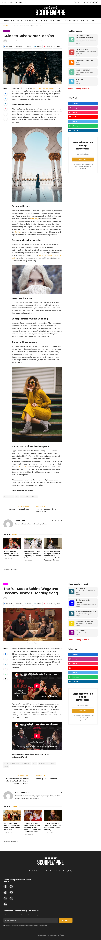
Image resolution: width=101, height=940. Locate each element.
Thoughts (83, 20)
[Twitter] (5, 99)
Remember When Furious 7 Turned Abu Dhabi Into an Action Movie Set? (11, 826)
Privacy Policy (87, 166)
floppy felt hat (24, 467)
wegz (6, 766)
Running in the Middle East (19, 509)
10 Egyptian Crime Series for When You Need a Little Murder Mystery (52, 826)
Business (28, 20)
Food (36, 20)
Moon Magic (34, 219)
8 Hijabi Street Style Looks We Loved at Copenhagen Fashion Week (32, 554)
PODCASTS (5, 2)
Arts (12, 20)
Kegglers (18, 232)
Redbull (52, 763)
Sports (67, 20)
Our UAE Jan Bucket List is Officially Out (46, 510)
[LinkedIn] (5, 104)
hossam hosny (25, 763)
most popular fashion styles (42, 88)
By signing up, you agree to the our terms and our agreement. (84, 166)
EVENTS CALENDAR (16, 2)
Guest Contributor (15, 598)
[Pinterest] (5, 109)
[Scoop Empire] (50, 11)
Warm (28, 497)
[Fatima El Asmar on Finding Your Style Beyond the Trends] (12, 543)
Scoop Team (12, 40)
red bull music (43, 763)
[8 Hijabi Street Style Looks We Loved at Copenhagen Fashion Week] (33, 543)
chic (16, 497)
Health (59, 20)
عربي (24, 2)
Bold (11, 497)
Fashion (51, 20)
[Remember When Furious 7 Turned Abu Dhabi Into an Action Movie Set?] (12, 815)
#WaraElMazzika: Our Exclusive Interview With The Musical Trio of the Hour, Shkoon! (17, 781)
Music (34, 763)
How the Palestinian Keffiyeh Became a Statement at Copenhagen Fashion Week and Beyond (53, 555)
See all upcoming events (78, 89)
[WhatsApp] (5, 114)
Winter (34, 497)
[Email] (5, 119)
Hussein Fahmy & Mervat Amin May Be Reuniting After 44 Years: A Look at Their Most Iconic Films (32, 827)
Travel (43, 20)
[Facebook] (5, 94)
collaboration (14, 763)
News (6, 20)
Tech (74, 20)
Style (22, 497)
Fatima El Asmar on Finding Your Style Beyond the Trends (11, 553)
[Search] (93, 20)
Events (19, 20)
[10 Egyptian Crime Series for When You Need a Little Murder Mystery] (53, 815)
